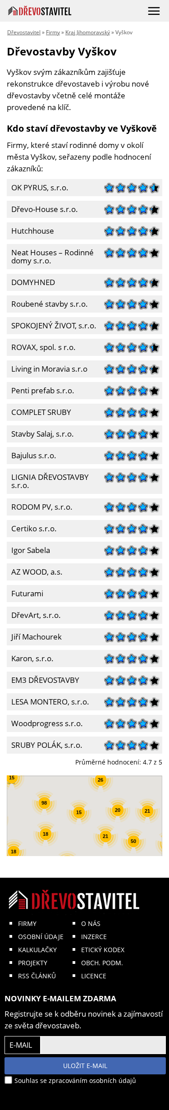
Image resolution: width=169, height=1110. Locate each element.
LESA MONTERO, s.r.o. (48, 701)
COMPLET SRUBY (39, 411)
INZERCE (94, 936)
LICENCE (93, 976)
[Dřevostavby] (40, 10)
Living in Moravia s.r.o (47, 368)
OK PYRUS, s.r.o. (38, 186)
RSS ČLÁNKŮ (37, 976)
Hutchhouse (30, 230)
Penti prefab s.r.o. (40, 389)
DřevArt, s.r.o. (34, 614)
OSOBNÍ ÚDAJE (41, 936)
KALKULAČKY (37, 949)
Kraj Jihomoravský (87, 32)
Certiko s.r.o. (32, 527)
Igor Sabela (28, 549)
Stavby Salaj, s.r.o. (40, 433)
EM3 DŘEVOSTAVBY (43, 679)
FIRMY (27, 923)
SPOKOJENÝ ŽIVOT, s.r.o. (51, 324)
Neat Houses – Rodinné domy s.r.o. (50, 255)
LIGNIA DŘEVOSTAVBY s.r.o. (48, 480)
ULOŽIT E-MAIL (85, 1065)
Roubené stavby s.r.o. (47, 303)
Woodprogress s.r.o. (45, 722)
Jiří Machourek (34, 636)
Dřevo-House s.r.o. (42, 208)
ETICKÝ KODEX (102, 949)
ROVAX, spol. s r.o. (41, 346)
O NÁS (90, 923)
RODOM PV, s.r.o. (40, 506)
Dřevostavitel (24, 32)
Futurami (25, 592)
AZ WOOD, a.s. (35, 571)
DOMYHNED (31, 281)
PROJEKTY (32, 962)
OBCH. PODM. (102, 962)
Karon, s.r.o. (30, 657)
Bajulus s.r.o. (31, 454)
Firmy (53, 32)
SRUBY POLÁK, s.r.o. (44, 744)
